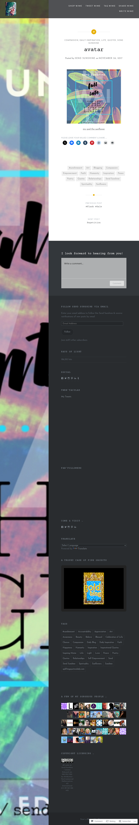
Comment (117, 283)
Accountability (84, 632)
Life (103, 40)
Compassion (71, 40)
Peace (121, 173)
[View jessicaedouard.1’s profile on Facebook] (62, 378)
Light (89, 653)
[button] (87, 601)
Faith (83, 173)
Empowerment (70, 173)
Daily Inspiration (90, 40)
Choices (66, 642)
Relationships (95, 179)
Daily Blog (91, 642)
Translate (82, 549)
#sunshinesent (75, 168)
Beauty (79, 637)
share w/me (126, 6)
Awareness (67, 637)
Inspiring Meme (69, 653)
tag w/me (109, 6)
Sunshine (109, 664)
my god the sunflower (94, 129)
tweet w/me (93, 6)
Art (87, 168)
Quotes (112, 40)
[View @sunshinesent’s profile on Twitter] (65, 378)
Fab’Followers (71, 468)
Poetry (70, 179)
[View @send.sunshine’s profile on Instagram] (69, 527)
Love (97, 653)
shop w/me (75, 6)
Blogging (98, 168)
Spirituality (86, 184)
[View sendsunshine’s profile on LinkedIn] (75, 378)
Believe (89, 637)
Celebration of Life (114, 637)
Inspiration (108, 173)
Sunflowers (101, 184)
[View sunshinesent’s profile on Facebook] (62, 527)
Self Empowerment (96, 658)
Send (110, 658)
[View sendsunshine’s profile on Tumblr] (78, 378)
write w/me (126, 11)
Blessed (98, 637)
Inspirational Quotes (109, 648)
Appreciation (100, 632)
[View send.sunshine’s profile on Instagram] (69, 378)
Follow (67, 332)
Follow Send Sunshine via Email (84, 307)
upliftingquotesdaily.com (73, 669)
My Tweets (66, 397)
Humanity (94, 173)
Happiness (67, 648)
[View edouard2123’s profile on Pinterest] (72, 378)
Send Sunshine (85, 58)
